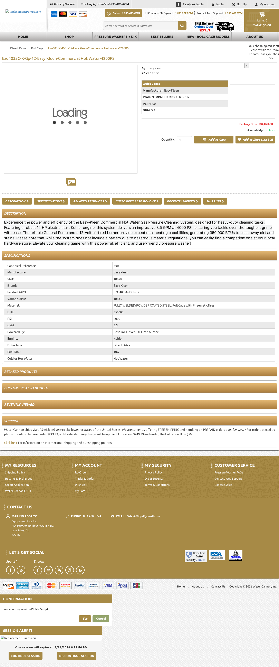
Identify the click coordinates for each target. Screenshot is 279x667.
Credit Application (17, 484)
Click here (11, 442)
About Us (254, 36)
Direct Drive (18, 48)
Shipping (213, 201)
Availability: (255, 130)
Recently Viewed (181, 201)
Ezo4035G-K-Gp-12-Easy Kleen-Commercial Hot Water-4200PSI (88, 48)
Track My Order (84, 478)
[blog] (21, 570)
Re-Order (81, 472)
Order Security (154, 478)
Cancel (101, 618)
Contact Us (218, 586)
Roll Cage (37, 48)
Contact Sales (223, 484)
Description (15, 201)
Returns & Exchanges (18, 478)
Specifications (49, 201)
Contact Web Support (228, 478)
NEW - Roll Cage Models (208, 36)
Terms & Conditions (157, 484)
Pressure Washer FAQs (228, 472)
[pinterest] (48, 570)
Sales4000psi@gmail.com (143, 516)
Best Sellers (162, 36)
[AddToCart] (213, 139)
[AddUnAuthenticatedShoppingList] (255, 139)
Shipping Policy (15, 472)
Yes (85, 618)
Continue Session (25, 656)
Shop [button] (69, 36)
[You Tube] (59, 570)
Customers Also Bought (135, 201)
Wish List (81, 484)
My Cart (80, 490)
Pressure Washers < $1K (115, 36)
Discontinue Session (76, 656)
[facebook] (10, 570)
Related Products (89, 201)
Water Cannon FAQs (18, 490)
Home (23, 36)
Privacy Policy (154, 472)
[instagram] (69, 570)
